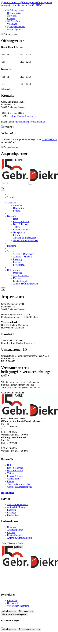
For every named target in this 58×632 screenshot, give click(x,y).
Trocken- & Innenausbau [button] (24, 237)
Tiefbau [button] (16, 227)
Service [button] (10, 251)
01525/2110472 (49, 139)
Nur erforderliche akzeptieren (14, 614)
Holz (9, 465)
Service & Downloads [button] (23, 254)
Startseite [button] (11, 197)
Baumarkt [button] (11, 246)
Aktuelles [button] (11, 202)
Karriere (11, 532)
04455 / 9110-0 (35, 5)
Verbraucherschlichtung (18, 606)
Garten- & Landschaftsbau (19, 486)
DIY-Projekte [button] (19, 208)
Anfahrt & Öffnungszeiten (19, 538)
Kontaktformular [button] (21, 281)
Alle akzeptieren (9, 611)
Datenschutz (13, 603)
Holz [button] (15, 219)
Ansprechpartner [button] (21, 275)
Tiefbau (10, 473)
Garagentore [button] (19, 232)
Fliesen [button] (16, 235)
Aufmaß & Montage (16, 507)
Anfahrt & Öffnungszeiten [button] (25, 283)
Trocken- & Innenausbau (18, 484)
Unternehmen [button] (13, 270)
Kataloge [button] (17, 262)
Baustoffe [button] (11, 216)
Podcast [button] (16, 210)
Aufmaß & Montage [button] (22, 256)
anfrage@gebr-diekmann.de (14, 5)
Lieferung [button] (17, 259)
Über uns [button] (17, 273)
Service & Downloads (17, 504)
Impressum (12, 600)
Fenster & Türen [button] (21, 229)
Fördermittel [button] (19, 264)
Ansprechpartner (15, 529)
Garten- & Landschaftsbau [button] (25, 240)
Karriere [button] (17, 278)
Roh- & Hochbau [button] (21, 221)
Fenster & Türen (15, 476)
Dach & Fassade (15, 470)
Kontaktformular (15, 535)
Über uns (11, 527)
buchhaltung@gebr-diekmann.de (29, 121)
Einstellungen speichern (29, 629)
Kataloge (11, 512)
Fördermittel (13, 515)
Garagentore (13, 478)
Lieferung (11, 510)
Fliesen (10, 481)
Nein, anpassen (26, 611)
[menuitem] (10, 2)
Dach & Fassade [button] (21, 224)
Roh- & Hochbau (15, 468)
